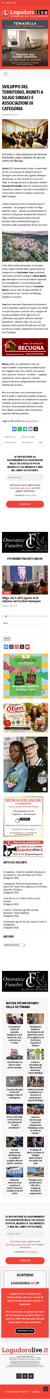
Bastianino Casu (10, 437)
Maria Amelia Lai (27, 442)
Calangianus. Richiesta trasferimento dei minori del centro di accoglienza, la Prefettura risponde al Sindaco (25, 886)
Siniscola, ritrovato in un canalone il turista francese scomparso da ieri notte (14, 1187)
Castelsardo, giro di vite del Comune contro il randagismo (24, 923)
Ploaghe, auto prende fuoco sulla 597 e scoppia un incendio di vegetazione (35, 1187)
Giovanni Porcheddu (28, 437)
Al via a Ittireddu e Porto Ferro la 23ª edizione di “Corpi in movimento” (14, 1122)
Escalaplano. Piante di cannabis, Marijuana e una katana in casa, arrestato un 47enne (24, 873)
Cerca (5, 623)
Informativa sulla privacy (20, 488)
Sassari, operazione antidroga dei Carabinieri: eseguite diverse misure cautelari (15, 1157)
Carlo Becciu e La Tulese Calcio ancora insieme (21, 900)
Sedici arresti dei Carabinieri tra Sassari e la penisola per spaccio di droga (35, 1095)
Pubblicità (36, 1392)
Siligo (40, 442)
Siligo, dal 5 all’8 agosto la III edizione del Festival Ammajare (21, 599)
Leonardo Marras (10, 442)
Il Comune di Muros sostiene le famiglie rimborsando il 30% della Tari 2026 (35, 1157)
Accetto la (26, 495)
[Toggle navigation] (5, 73)
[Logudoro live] (25, 14)
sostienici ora (25, 1331)
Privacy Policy (31, 495)
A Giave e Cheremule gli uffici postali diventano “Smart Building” (20, 911)
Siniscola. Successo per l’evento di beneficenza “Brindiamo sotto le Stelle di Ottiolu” (35, 1125)
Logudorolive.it (31, 421)
